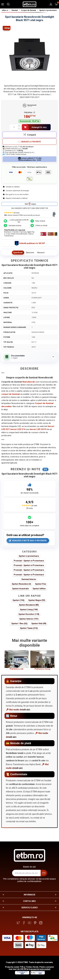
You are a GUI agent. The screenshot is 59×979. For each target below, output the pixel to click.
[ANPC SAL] (37, 974)
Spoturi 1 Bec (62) (19, 623)
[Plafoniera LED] (17, 659)
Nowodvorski (28, 382)
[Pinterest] (35, 923)
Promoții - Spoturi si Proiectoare (29, 561)
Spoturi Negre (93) (36, 600)
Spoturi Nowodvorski (21, 584)
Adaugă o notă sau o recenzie (29, 540)
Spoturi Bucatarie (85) (29, 605)
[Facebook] (24, 923)
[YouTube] (29, 923)
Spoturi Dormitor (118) (29, 614)
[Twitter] (18, 923)
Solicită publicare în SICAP (32, 243)
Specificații (18, 253)
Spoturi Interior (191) (28, 619)
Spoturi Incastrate (20, 588)
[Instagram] (41, 923)
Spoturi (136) (18, 600)
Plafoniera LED (17, 669)
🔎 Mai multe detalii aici (18, 709)
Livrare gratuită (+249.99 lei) (19, 221)
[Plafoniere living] (42, 659)
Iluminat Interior (29, 579)
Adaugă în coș (39, 127)
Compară (31, 135)
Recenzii (41, 253)
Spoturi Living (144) (29, 609)
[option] (17, 661)
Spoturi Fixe (40, 584)
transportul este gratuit (39, 969)
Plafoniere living (42, 669)
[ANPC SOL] (22, 974)
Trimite (44, 873)
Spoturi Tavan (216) (29, 628)
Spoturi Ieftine (39, 588)
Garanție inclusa (15, 225)
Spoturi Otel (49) (38, 623)
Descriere (30, 253)
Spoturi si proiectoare (29, 556)
